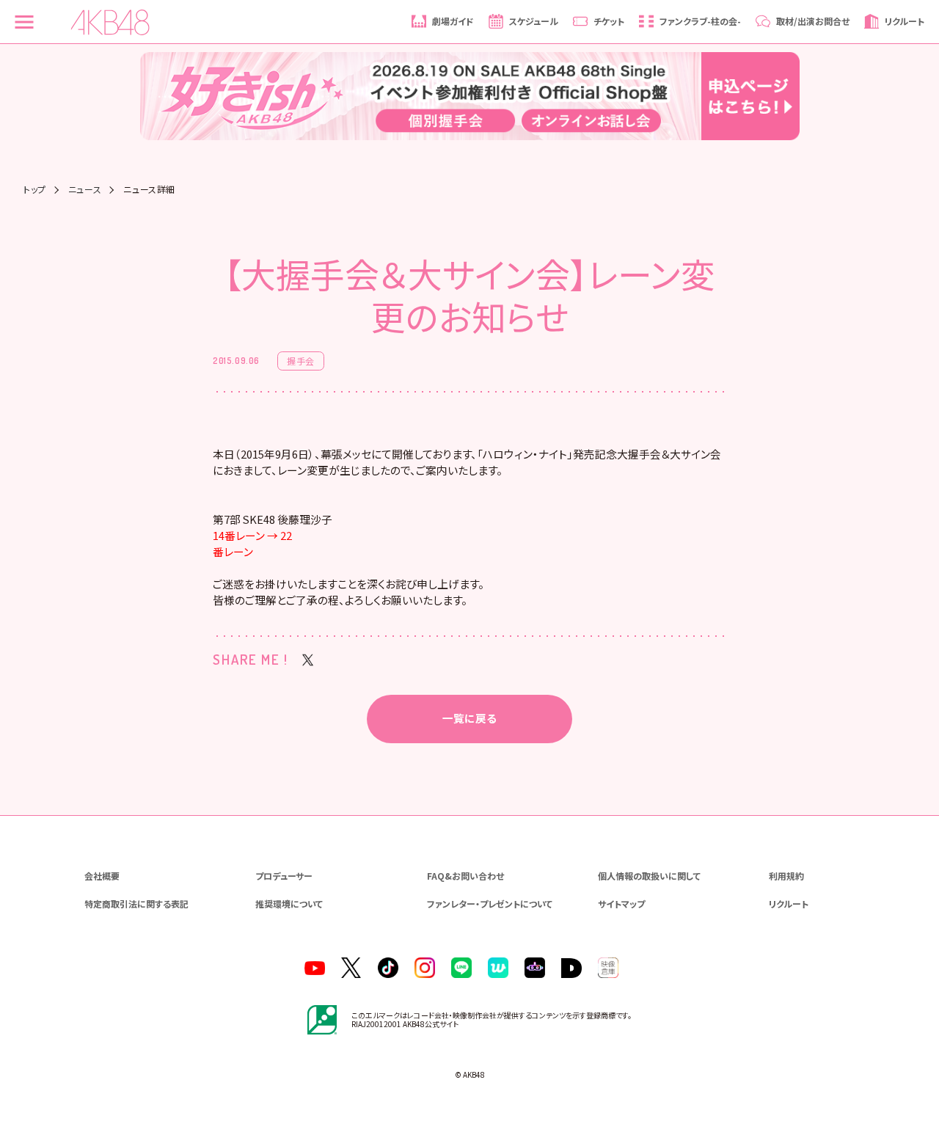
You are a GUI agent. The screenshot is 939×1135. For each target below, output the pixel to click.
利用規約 (786, 875)
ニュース (84, 189)
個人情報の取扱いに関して (649, 875)
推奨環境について (289, 903)
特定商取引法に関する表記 (136, 903)
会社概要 (102, 875)
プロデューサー (284, 875)
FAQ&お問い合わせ (465, 875)
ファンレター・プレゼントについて (489, 903)
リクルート (788, 903)
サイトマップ (621, 903)
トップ (34, 189)
